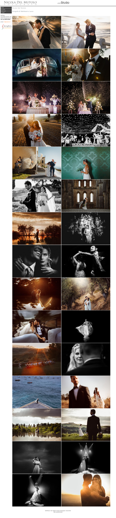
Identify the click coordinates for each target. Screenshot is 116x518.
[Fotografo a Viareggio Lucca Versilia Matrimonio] (36, 5)
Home (2, 7)
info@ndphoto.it (7, 21)
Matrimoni (3, 11)
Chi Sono (3, 9)
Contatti (2, 12)
